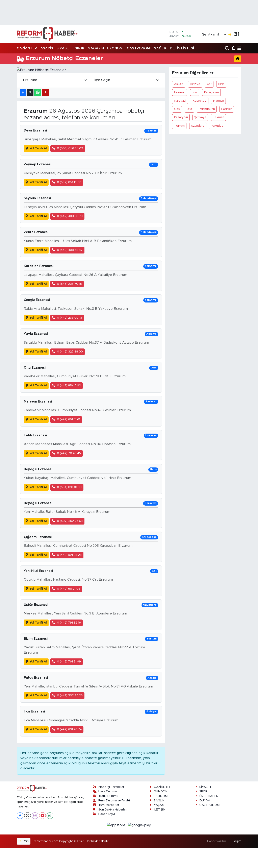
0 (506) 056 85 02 (70, 148)
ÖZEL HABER (208, 796)
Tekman (218, 117)
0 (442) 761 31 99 (69, 661)
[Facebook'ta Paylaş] (23, 92)
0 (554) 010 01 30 (69, 487)
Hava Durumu (107, 791)
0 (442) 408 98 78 (70, 216)
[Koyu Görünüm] (233, 48)
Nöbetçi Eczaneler (111, 787)
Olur (189, 109)
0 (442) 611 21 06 (68, 588)
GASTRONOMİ (139, 48)
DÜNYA (204, 800)
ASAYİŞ (46, 48)
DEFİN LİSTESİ (182, 48)
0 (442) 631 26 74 (69, 729)
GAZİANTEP (27, 48)
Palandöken (207, 109)
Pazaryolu (181, 117)
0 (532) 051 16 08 (69, 182)
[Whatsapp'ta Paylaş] (37, 92)
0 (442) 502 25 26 (70, 695)
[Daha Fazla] (45, 92)
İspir (194, 92)
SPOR (79, 48)
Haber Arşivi (106, 814)
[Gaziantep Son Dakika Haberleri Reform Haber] (47, 34)
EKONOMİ (115, 48)
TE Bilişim (234, 841)
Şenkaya (200, 117)
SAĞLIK (160, 48)
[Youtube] (42, 815)
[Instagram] (35, 815)
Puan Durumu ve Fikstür (114, 800)
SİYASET (63, 48)
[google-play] (139, 825)
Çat (209, 84)
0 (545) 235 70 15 (69, 283)
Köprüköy (199, 100)
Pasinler (226, 109)
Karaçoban (211, 92)
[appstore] (116, 825)
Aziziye (195, 84)
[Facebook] (20, 815)
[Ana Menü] (238, 48)
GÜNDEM (160, 791)
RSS (25, 841)
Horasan (179, 92)
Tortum (179, 125)
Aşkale (178, 84)
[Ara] (227, 48)
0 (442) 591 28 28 (69, 554)
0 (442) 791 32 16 (69, 622)
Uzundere (197, 125)
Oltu (177, 109)
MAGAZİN (96, 48)
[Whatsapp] (50, 815)
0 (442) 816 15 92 (69, 385)
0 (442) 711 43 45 (69, 453)
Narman (218, 100)
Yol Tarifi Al (38, 148)
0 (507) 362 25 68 (70, 521)
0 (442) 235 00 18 (69, 317)
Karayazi (180, 100)
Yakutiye (217, 125)
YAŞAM (159, 804)
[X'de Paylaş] (30, 92)
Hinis (221, 84)
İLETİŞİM (159, 809)
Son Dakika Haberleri (112, 809)
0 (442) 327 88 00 (70, 351)
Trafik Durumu (108, 796)
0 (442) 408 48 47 (70, 249)
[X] (27, 815)
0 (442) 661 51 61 (68, 419)
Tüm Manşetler (108, 804)
